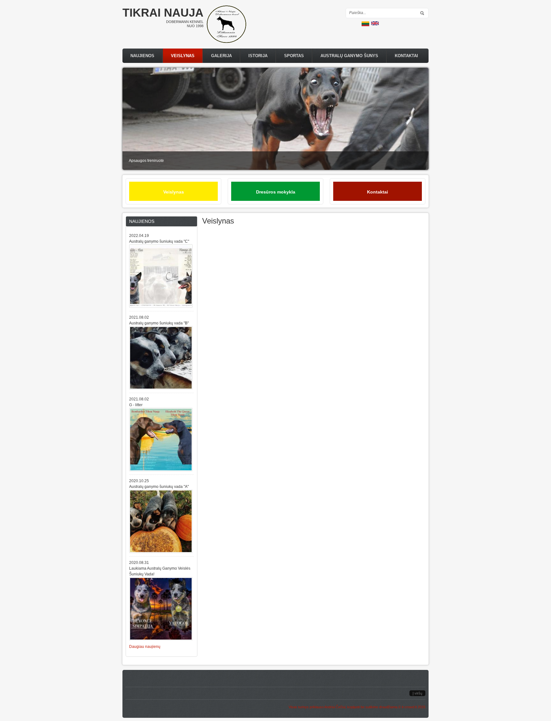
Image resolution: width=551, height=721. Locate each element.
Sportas (294, 55)
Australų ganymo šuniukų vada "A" (159, 486)
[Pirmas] (226, 42)
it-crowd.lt (409, 707)
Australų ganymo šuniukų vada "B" (159, 323)
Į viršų (417, 693)
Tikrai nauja (162, 12)
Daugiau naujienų (144, 646)
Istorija (258, 55)
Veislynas (183, 55)
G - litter (136, 405)
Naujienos (142, 55)
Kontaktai (406, 55)
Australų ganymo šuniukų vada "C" (159, 241)
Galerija (221, 55)
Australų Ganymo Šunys (349, 55)
